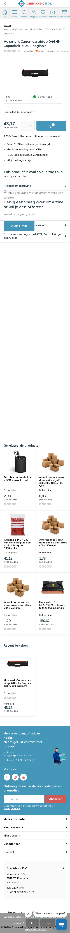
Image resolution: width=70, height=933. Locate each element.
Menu (14, 16)
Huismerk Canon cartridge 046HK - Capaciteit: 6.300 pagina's (17, 683)
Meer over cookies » (35, 929)
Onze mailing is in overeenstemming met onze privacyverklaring (28, 807)
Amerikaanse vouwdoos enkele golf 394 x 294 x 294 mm (18, 604)
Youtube (23, 777)
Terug (5, 3)
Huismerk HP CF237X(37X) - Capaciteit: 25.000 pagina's (53, 604)
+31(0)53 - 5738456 (22, 760)
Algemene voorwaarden (22, 912)
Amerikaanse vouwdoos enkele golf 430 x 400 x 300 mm (53, 542)
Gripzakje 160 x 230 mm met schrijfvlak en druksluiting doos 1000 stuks (17, 544)
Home (7, 25)
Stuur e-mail (19, 225)
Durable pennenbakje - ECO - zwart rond (17, 479)
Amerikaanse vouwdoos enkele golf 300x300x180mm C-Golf (51, 481)
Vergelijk (28, 51)
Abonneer (55, 799)
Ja (32, 923)
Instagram (15, 777)
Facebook (7, 777)
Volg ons (10, 769)
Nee (48, 923)
